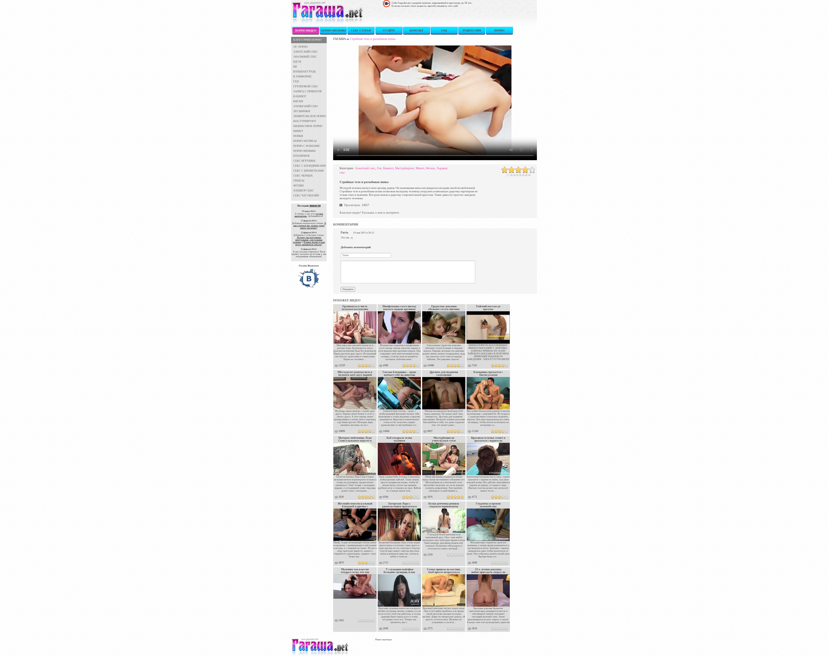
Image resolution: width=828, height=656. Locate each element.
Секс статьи (361, 30)
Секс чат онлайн (306, 195)
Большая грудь (304, 71)
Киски (298, 101)
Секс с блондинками (309, 165)
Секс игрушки (304, 160)
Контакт (416, 30)
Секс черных (303, 175)
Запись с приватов (307, 91)
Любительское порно (309, 116)
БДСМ (297, 61)
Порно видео (305, 30)
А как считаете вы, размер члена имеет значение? (309, 225)
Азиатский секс (305, 51)
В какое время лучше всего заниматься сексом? (310, 243)
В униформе (302, 76)
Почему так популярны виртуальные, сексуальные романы (308, 239)
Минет (298, 131)
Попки (298, 136)
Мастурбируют (304, 121)
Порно (499, 30)
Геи (296, 81)
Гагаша (339, 39)
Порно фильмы (333, 30)
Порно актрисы (305, 140)
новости (315, 205)
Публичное (301, 155)
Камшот (299, 96)
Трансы (298, 180)
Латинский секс (305, 106)
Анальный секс (305, 56)
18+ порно (300, 46)
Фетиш (298, 185)
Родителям (472, 30)
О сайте (389, 30)
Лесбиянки (301, 111)
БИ (295, 66)
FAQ (444, 30)
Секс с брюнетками (308, 170)
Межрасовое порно (307, 126)
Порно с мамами (306, 145)
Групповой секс (305, 86)
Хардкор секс (303, 190)
